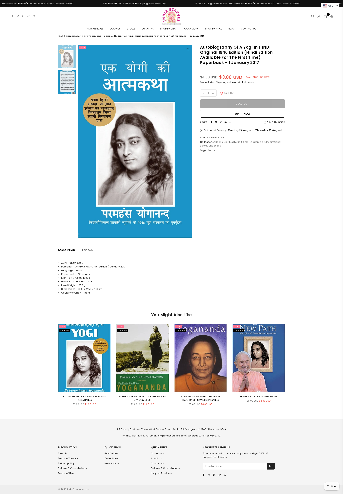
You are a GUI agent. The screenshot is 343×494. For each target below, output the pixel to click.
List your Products (161, 473)
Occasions (191, 28)
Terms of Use (66, 473)
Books (219, 142)
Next (189, 142)
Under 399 (215, 145)
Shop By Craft (169, 28)
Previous (81, 142)
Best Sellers (111, 453)
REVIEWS (87, 250)
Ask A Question (275, 122)
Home (60, 36)
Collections (111, 458)
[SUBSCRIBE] (271, 466)
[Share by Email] (230, 122)
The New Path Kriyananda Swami (258, 396)
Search (62, 453)
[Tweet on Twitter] (216, 122)
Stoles (131, 28)
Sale (82, 47)
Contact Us (248, 28)
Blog (231, 28)
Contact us (157, 463)
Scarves (115, 28)
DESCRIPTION (66, 250)
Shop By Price (213, 28)
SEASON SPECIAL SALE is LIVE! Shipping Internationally (112, 3)
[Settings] (331, 16)
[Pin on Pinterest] (221, 122)
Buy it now (243, 114)
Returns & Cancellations (72, 468)
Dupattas (148, 28)
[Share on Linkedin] (225, 122)
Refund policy (66, 463)
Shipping (221, 82)
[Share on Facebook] (211, 122)
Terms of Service (68, 458)
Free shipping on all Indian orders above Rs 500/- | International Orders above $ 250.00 (225, 3)
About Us (156, 458)
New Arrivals (95, 28)
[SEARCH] (313, 16)
